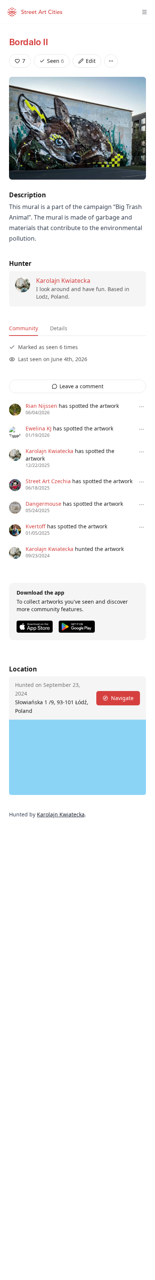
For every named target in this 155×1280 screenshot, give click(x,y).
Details (58, 328)
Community (23, 328)
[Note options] (141, 406)
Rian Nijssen (41, 405)
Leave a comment (81, 386)
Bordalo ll (28, 42)
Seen (55, 60)
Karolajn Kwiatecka (63, 280)
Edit (91, 60)
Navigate (122, 698)
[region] (77, 757)
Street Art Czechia (48, 481)
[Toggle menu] (144, 12)
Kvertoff (36, 526)
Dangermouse (43, 503)
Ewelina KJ (39, 428)
